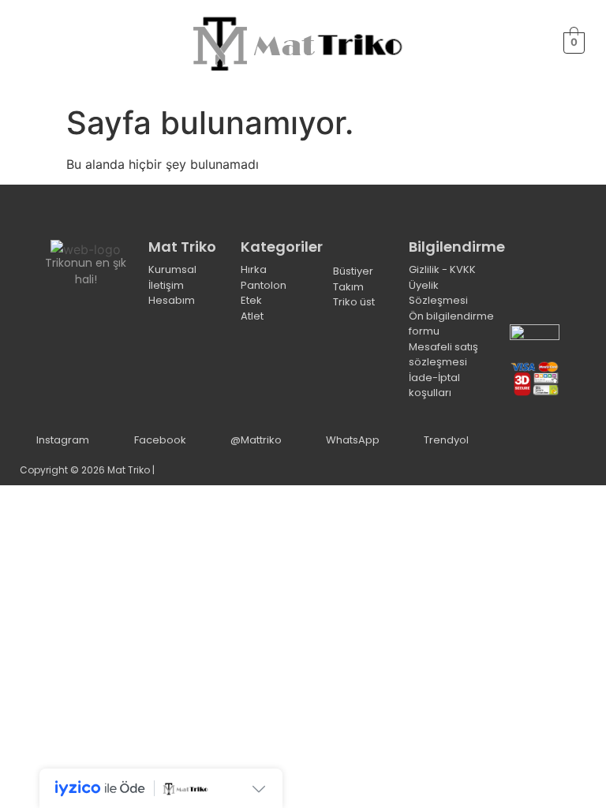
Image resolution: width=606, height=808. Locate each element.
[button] (28, 43)
